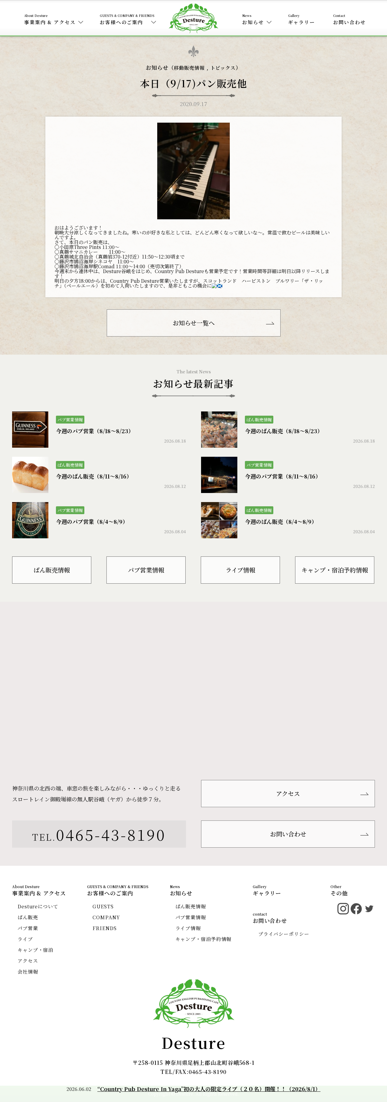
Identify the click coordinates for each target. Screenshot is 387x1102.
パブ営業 (28, 928)
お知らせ (253, 22)
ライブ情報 (240, 570)
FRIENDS (104, 928)
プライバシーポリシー (283, 933)
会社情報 (28, 971)
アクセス (288, 793)
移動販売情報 (189, 67)
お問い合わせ (349, 22)
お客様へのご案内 (121, 22)
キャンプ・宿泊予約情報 (334, 570)
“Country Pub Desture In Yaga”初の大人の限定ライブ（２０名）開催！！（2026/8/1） (208, 1089)
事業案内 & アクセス (50, 22)
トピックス (223, 67)
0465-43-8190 (111, 834)
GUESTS (103, 906)
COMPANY (106, 917)
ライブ (25, 939)
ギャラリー (301, 22)
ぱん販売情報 (52, 570)
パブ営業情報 (146, 570)
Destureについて (38, 906)
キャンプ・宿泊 (35, 949)
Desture (193, 1042)
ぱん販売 (28, 917)
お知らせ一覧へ (194, 322)
